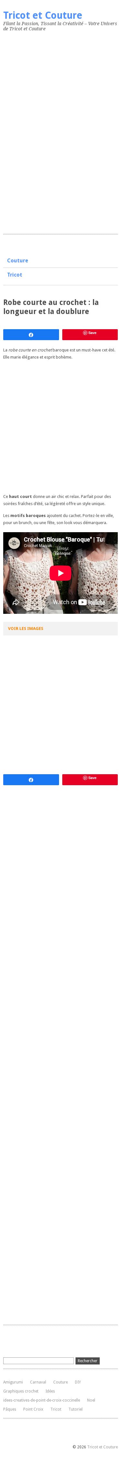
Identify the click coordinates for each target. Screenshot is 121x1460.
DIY (78, 1382)
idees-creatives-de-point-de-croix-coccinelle (41, 1400)
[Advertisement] (51, 131)
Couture (17, 261)
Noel (91, 1400)
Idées (50, 1391)
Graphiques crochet (20, 1391)
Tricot (14, 275)
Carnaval (38, 1382)
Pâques (9, 1409)
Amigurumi (13, 1382)
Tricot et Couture (42, 15)
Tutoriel (75, 1409)
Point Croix (33, 1409)
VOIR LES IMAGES (25, 628)
